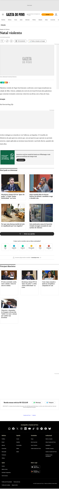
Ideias (46, 19)
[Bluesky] (49, 428)
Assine (3, 466)
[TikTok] (33, 428)
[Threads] (37, 428)
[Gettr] (45, 428)
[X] (17, 428)
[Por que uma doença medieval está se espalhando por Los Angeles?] (13, 213)
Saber (21, 19)
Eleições (40, 19)
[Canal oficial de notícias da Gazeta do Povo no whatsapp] (9, 428)
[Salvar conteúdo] (11, 41)
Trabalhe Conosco (50, 448)
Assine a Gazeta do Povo (51, 451)
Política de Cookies (6, 485)
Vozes (15, 19)
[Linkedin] (25, 428)
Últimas (9, 19)
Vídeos (3, 458)
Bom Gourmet (34, 442)
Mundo (3, 445)
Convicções (18, 445)
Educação (4, 451)
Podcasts (4, 454)
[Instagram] (21, 428)
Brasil (3, 442)
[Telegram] (41, 428)
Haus (32, 439)
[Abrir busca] (27, 14)
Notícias (3, 19)
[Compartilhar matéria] (7, 41)
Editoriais (27, 19)
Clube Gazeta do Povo (36, 448)
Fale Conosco (5, 475)
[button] (27, 258)
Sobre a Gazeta (49, 439)
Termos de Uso (17, 481)
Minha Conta (4, 469)
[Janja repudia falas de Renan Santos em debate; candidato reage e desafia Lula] (41, 183)
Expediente (48, 445)
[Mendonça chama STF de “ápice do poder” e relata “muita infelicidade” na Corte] (13, 183)
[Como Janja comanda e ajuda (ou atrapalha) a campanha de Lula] (50, 275)
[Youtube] (29, 428)
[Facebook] (13, 428)
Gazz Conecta (34, 445)
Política (34, 19)
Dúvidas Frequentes (6, 472)
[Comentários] (2, 41)
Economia (53, 19)
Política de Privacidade (7, 481)
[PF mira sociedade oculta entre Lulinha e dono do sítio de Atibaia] (9, 275)
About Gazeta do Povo (51, 442)
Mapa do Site (15, 485)
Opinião (18, 442)
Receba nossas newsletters (49, 455)
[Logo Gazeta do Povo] (15, 14)
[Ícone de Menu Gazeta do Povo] (3, 14)
